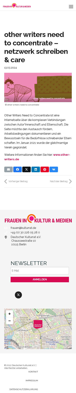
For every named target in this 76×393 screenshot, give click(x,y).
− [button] (9, 320)
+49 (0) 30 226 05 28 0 (25, 232)
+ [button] (9, 313)
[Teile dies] (17, 169)
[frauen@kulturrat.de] (7, 228)
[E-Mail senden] (8, 169)
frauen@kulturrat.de (23, 228)
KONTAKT (33, 372)
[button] (71, 7)
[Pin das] (44, 169)
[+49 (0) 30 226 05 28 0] (7, 232)
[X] (18, 294)
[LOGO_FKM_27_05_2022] (17, 5)
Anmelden (40, 279)
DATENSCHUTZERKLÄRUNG (24, 389)
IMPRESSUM (32, 380)
